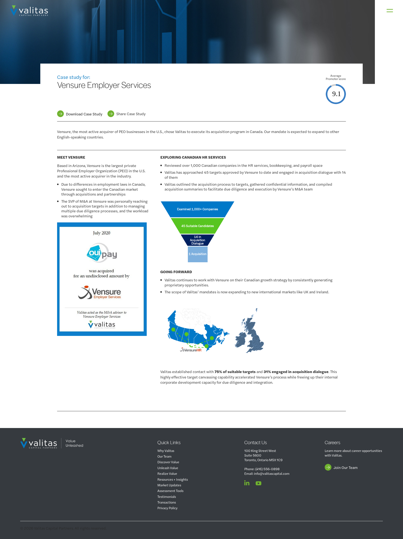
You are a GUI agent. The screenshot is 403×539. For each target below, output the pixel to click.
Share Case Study (130, 113)
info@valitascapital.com (271, 473)
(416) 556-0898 (267, 468)
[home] (29, 10)
